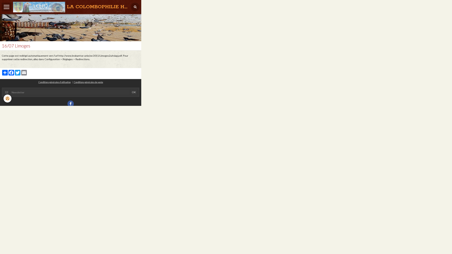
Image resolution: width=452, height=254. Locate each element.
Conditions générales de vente (88, 82)
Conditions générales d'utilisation (54, 82)
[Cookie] (7, 98)
